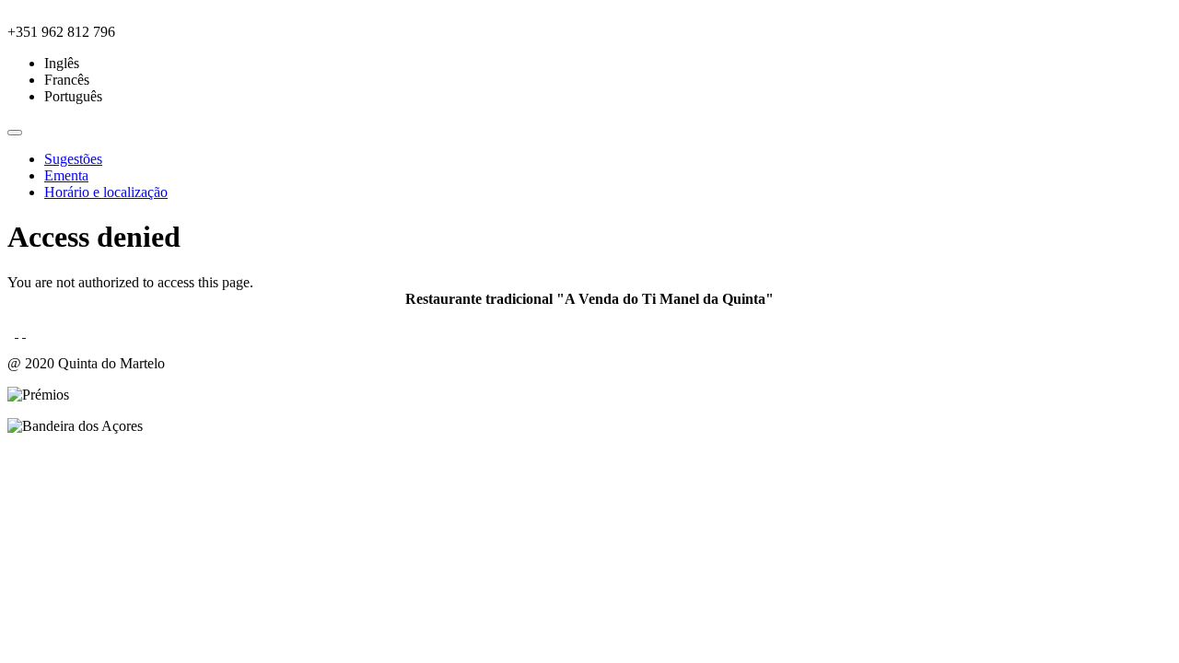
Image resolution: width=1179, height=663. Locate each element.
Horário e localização (106, 192)
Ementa (66, 175)
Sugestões (73, 159)
